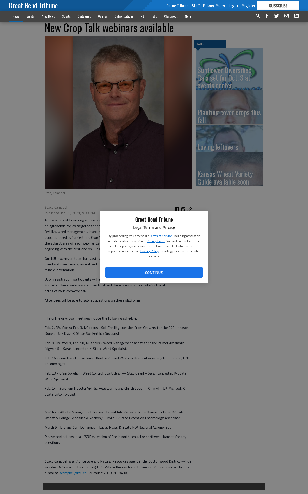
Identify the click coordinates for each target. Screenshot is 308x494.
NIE (142, 16)
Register (248, 5)
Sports (66, 16)
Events (30, 16)
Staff (196, 5)
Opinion (103, 16)
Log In (233, 5)
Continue (154, 272)
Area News (48, 16)
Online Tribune (177, 5)
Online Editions (124, 16)
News (16, 16)
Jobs (154, 16)
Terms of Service (160, 235)
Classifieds (171, 16)
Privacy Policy (156, 241)
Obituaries (84, 16)
